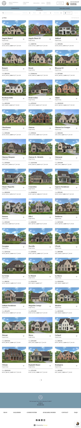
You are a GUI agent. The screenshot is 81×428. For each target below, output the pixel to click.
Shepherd (32, 424)
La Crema (5, 276)
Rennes (4, 395)
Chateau (31, 127)
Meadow (58, 306)
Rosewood (58, 395)
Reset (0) (76, 12)
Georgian (5, 246)
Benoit (31, 68)
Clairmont (58, 157)
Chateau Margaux (8, 157)
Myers (31, 335)
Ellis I (31, 217)
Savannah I (6, 424)
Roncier (31, 395)
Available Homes (65, 8)
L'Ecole (57, 246)
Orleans (5, 365)
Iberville (32, 246)
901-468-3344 (73, 3)
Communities (15, 8)
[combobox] (11, 12)
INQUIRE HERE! (73, 4)
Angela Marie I (7, 38)
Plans (39, 8)
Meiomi (5, 335)
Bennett (5, 68)
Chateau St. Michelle (36, 157)
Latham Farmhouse (9, 306)
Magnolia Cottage (35, 306)
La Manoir (32, 276)
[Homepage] (4, 3)
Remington (59, 365)
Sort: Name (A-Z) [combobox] (75, 17)
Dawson (5, 217)
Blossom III (59, 68)
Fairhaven (58, 217)
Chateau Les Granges (62, 127)
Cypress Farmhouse (62, 187)
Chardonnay (6, 127)
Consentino (33, 187)
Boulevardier (33, 98)
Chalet (57, 98)
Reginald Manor (34, 365)
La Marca (58, 276)
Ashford (58, 38)
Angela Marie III (35, 38)
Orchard (58, 335)
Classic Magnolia (8, 187)
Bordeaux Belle (7, 98)
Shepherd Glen (60, 424)
